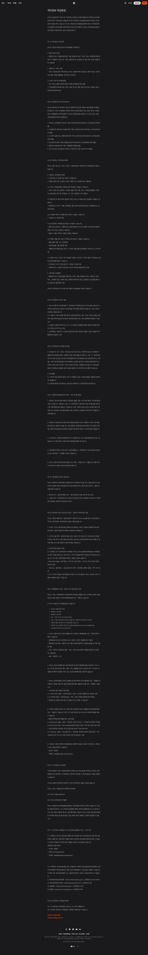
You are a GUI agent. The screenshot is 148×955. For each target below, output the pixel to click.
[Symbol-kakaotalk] (70, 930)
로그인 (130, 3)
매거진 (9, 3)
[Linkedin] (74, 930)
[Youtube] (77, 930)
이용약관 (60, 934)
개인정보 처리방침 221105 (55, 918)
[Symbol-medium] (81, 930)
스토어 (20, 3)
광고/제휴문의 (82, 934)
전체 (3, 3)
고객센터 (88, 934)
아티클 (14, 3)
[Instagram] (67, 930)
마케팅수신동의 (74, 934)
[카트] (125, 3)
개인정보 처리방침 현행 (53, 915)
